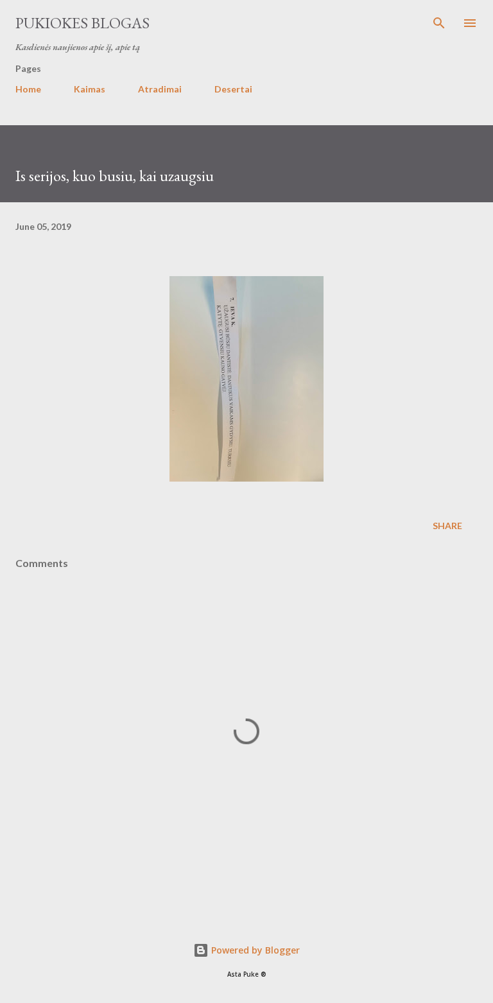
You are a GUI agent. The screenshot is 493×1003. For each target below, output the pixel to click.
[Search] (439, 23)
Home (28, 88)
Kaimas (89, 88)
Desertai (233, 88)
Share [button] (447, 525)
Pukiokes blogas (82, 23)
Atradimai (160, 88)
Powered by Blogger (254, 950)
